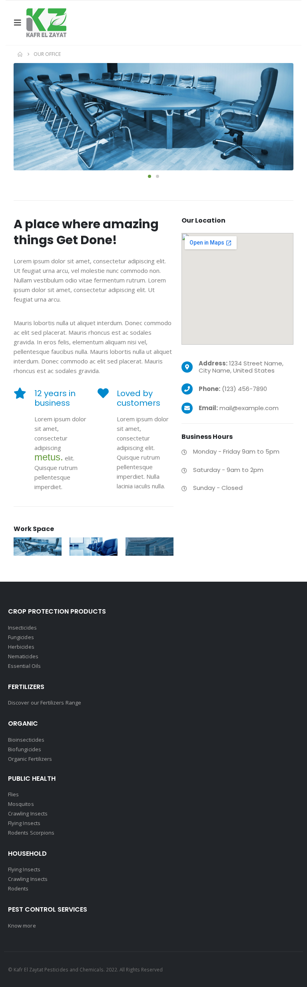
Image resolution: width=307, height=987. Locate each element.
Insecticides (22, 627)
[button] (20, 23)
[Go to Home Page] (20, 54)
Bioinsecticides (26, 739)
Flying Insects (24, 823)
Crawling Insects (28, 813)
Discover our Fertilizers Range (44, 702)
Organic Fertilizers (30, 758)
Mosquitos (21, 803)
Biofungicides (24, 749)
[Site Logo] (46, 22)
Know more (22, 925)
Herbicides (21, 646)
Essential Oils (24, 665)
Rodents (18, 888)
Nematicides (23, 656)
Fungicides (21, 637)
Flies (13, 794)
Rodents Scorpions (31, 832)
